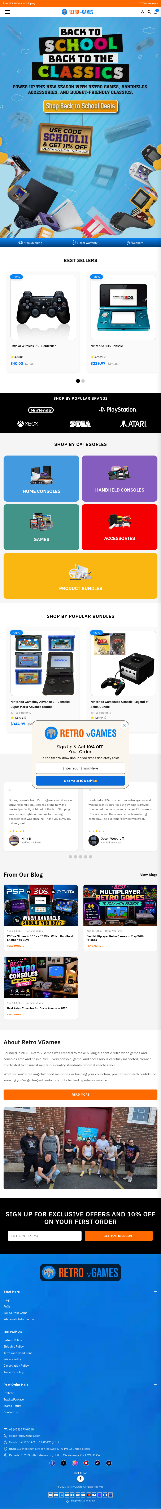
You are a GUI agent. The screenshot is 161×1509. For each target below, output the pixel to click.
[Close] (124, 725)
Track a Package (14, 1399)
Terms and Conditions (18, 1353)
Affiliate (9, 1393)
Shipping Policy (14, 1346)
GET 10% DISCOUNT (119, 1236)
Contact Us (11, 1412)
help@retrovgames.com (24, 1436)
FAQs (7, 1306)
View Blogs (148, 875)
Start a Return (13, 1406)
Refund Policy (13, 1340)
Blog (6, 1300)
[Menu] (7, 12)
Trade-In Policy (14, 1372)
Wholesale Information (19, 1319)
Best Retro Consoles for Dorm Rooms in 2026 (37, 1008)
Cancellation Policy (16, 1365)
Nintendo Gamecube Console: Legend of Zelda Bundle (39, 704)
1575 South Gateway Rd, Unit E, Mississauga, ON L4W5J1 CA (54, 1455)
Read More (81, 1094)
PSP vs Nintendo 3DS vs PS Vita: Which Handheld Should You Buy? (40, 938)
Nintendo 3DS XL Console (109, 346)
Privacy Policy (13, 1359)
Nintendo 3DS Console (26, 346)
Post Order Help (16, 1384)
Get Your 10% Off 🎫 (80, 780)
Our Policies (13, 1332)
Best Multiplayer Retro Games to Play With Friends (115, 938)
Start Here (12, 1292)
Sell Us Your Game (15, 1313)
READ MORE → (15, 945)
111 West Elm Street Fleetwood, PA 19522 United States (49, 1449)
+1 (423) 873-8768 (21, 1429)
